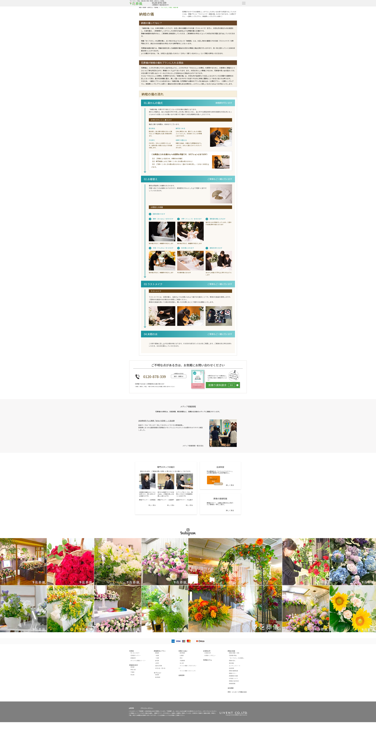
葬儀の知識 (231, 651)
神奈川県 (133, 669)
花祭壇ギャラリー (136, 655)
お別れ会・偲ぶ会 (160, 668)
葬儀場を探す (133, 665)
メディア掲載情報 (188, 406)
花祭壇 (131, 651)
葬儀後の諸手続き (234, 681)
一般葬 (157, 655)
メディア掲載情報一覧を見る (193, 445)
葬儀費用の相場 (233, 676)
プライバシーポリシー (147, 708)
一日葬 (157, 658)
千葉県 (132, 672)
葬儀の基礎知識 (233, 671)
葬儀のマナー (233, 673)
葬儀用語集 (232, 683)
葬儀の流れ (232, 660)
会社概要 (231, 688)
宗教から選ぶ (183, 651)
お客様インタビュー (210, 655)
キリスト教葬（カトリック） (188, 671)
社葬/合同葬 (158, 666)
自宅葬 (157, 660)
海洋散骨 (157, 677)
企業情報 (131, 708)
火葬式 (157, 663)
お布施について (233, 678)
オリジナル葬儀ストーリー (138, 660)
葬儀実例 (133, 658)
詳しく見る (152, 505)
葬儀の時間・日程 (234, 653)
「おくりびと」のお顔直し (236, 658)
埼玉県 (132, 675)
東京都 (132, 667)
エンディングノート (234, 666)
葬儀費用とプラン (160, 651)
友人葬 (182, 663)
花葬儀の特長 (233, 655)
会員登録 (181, 675)
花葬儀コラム (207, 660)
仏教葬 (182, 655)
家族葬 (157, 653)
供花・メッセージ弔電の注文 (237, 692)
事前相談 (231, 663)
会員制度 (231, 668)
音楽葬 (157, 675)
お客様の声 (206, 651)
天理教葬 (182, 660)
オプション (157, 673)
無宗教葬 (182, 653)
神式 (181, 658)
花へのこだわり (135, 653)
